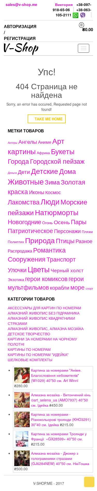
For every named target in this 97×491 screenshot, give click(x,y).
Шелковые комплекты (30, 359)
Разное (84, 241)
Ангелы (27, 141)
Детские (44, 170)
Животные (26, 181)
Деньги (12, 173)
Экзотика (16, 279)
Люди (50, 201)
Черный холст (67, 270)
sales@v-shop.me (21, 4)
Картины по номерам (29, 349)
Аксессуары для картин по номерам (44, 307)
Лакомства (24, 201)
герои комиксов (46, 278)
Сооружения (27, 258)
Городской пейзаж (57, 161)
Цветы (39, 269)
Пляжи (87, 231)
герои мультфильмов (46, 282)
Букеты (62, 151)
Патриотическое (30, 230)
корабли (59, 287)
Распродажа (20, 251)
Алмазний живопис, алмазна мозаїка (46, 328)
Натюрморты (56, 212)
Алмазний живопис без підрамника (43, 313)
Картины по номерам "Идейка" (38, 354)
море (77, 287)
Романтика (49, 249)
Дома (67, 171)
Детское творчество (29, 333)
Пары (78, 221)
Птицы (65, 240)
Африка (43, 152)
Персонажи (67, 231)
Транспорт (61, 259)
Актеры (12, 142)
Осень (62, 222)
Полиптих (16, 241)
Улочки (17, 269)
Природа (40, 240)
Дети (24, 171)
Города (18, 161)
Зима (52, 182)
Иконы (36, 192)
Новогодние (24, 221)
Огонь (47, 222)
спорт (89, 288)
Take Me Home (48, 118)
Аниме (44, 142)
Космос (53, 192)
